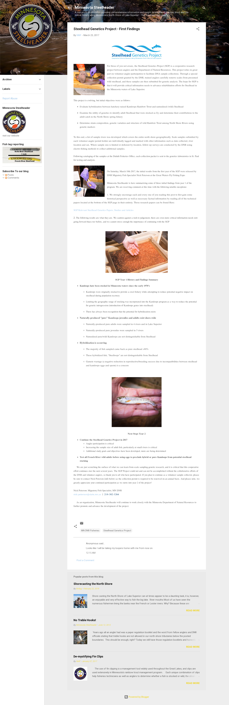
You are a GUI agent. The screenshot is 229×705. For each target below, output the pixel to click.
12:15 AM (90, 552)
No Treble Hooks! (85, 620)
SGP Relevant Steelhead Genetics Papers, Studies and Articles (104, 210)
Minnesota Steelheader (94, 7)
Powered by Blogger (138, 696)
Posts (10, 175)
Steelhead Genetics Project (117, 530)
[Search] (204, 8)
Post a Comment (85, 560)
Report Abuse (9, 98)
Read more (193, 610)
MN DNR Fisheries (90, 530)
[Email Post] (81, 524)
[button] (198, 29)
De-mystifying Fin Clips (88, 656)
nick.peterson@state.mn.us (87, 494)
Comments (13, 177)
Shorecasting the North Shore (93, 583)
